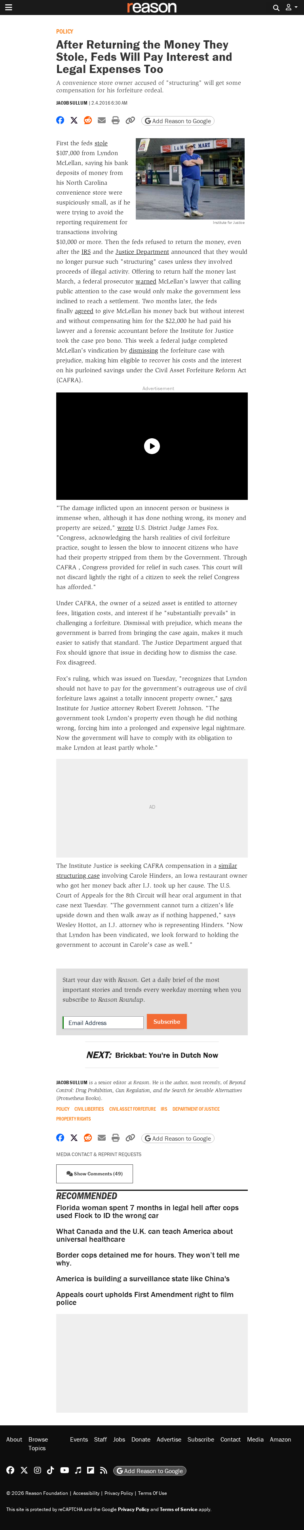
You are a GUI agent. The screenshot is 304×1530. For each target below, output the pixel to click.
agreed (84, 311)
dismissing (143, 350)
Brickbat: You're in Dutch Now (152, 1055)
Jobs (119, 1439)
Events (79, 1439)
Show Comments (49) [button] (98, 1173)
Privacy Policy (118, 1493)
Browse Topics (38, 1443)
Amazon (280, 1439)
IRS (86, 251)
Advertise (169, 1439)
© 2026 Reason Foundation (37, 1493)
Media (255, 1439)
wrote (125, 527)
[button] (292, 7)
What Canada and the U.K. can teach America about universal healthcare (144, 1235)
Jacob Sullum (71, 102)
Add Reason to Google (181, 121)
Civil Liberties (89, 1108)
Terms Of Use (152, 1493)
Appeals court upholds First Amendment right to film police (145, 1298)
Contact (230, 1439)
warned (145, 281)
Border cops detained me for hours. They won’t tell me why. (147, 1258)
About (14, 1439)
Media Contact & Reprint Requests (98, 1154)
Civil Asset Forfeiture (132, 1108)
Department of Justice (196, 1108)
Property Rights (73, 1118)
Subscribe (167, 1021)
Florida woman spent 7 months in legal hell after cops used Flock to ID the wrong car (147, 1211)
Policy (64, 31)
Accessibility (86, 1493)
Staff (100, 1439)
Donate (140, 1439)
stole (101, 143)
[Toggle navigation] (8, 7)
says (226, 698)
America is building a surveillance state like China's (143, 1278)
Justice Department (142, 251)
